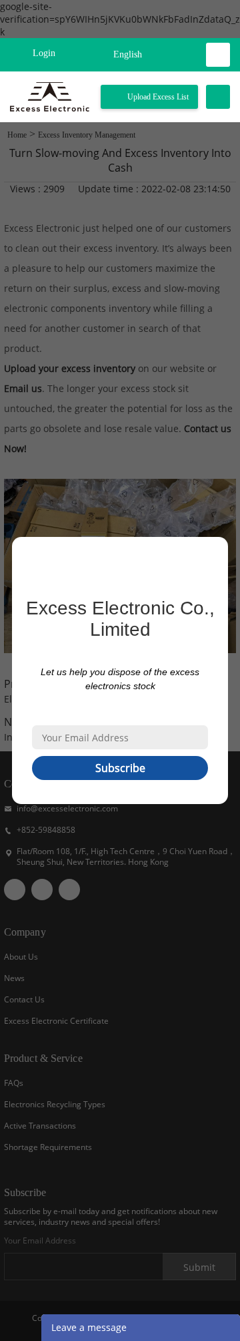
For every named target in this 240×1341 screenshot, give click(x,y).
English (127, 54)
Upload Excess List (158, 97)
